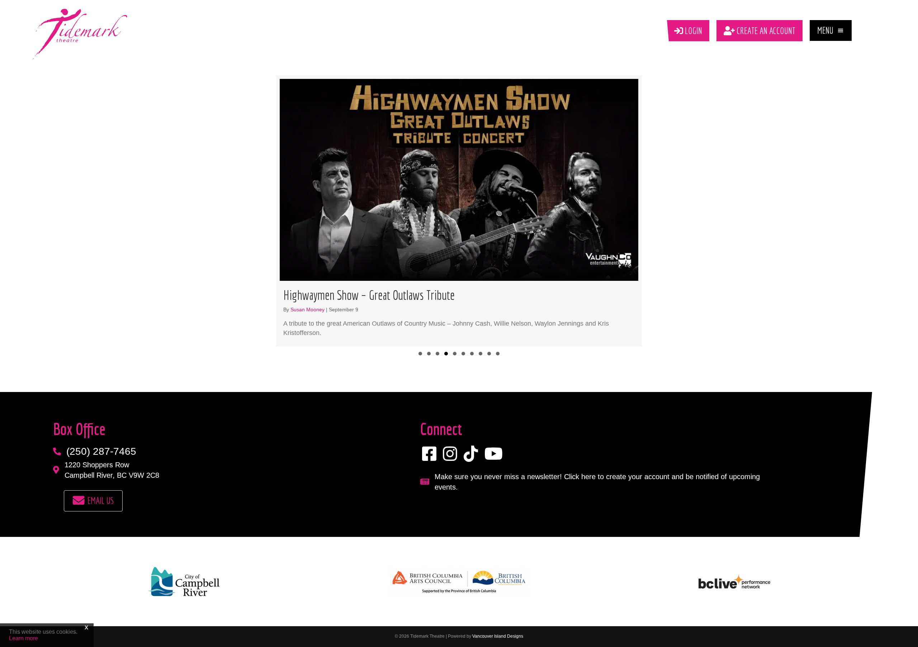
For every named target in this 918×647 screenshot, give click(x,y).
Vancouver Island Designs (497, 636)
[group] (459, 210)
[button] (831, 30)
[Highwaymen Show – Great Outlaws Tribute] (459, 210)
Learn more (23, 638)
